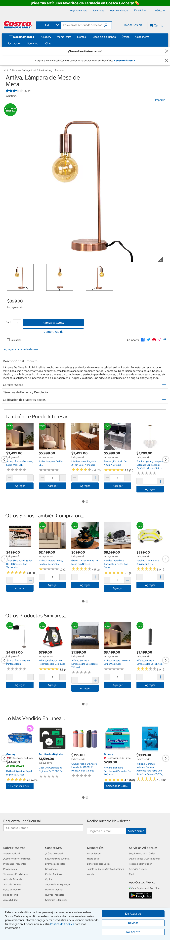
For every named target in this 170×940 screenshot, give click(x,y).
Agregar (20, 485)
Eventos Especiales (55, 863)
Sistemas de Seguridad (24, 70)
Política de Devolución (140, 863)
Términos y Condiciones (15, 874)
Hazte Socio (93, 858)
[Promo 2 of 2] (86, 501)
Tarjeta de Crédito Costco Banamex (105, 868)
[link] (143, 340)
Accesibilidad (10, 899)
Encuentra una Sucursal (22, 821)
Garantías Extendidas (56, 899)
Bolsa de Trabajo (12, 889)
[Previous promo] (4, 459)
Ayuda (90, 874)
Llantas (81, 36)
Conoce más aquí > (124, 60)
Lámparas (58, 70)
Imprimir (160, 99)
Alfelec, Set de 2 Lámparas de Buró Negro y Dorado (84, 664)
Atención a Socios (138, 868)
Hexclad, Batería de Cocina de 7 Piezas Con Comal (116, 564)
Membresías (64, 36)
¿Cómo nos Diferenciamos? (17, 858)
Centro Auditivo (53, 874)
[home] (17, 24)
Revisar (133, 923)
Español (138, 10)
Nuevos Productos (54, 894)
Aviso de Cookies (12, 884)
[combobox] (48, 25)
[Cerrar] (166, 51)
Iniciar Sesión (133, 25)
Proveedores (10, 868)
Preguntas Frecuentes (14, 863)
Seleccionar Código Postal (21, 786)
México (158, 10)
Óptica (125, 36)
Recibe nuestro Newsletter (108, 821)
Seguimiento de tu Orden (142, 853)
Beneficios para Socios (99, 863)
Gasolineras (142, 36)
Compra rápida (53, 332)
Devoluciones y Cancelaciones (145, 858)
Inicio (6, 70)
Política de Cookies (62, 924)
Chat (48, 43)
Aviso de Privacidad (13, 879)
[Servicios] (38, 43)
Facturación (14, 43)
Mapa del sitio (10, 894)
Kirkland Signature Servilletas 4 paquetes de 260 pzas (117, 771)
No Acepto (133, 932)
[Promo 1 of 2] (83, 501)
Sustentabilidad (11, 853)
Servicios (32, 43)
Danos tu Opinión (54, 889)
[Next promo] (166, 459)
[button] (108, 25)
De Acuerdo (133, 914)
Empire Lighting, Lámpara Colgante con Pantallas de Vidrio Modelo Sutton (149, 465)
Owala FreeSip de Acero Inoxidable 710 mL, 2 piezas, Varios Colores (84, 767)
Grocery (46, 36)
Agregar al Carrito (53, 322)
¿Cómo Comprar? (54, 853)
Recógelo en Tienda (104, 36)
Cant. (9, 322)
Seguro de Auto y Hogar (57, 884)
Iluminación (45, 70)
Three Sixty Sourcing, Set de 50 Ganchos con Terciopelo (19, 564)
